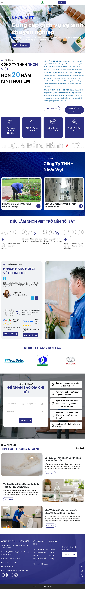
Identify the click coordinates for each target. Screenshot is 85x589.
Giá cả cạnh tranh (32, 129)
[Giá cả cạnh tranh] (32, 122)
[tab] (66, 384)
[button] (66, 384)
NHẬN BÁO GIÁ (74, 108)
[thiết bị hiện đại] (74, 122)
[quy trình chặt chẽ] (53, 122)
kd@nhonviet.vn (10, 566)
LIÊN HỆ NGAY (20, 45)
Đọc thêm (50, 473)
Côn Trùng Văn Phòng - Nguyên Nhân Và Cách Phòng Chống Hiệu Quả (61, 461)
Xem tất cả (80, 448)
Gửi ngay (24, 420)
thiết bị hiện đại (74, 129)
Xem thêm (50, 108)
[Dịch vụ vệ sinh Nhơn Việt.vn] (42, 2)
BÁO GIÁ (61, 2)
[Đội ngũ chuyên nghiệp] (10, 122)
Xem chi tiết (9, 334)
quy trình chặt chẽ (53, 129)
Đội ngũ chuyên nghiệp (11, 130)
